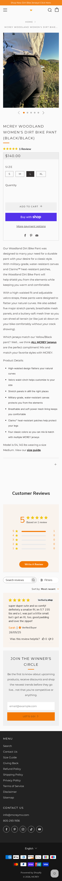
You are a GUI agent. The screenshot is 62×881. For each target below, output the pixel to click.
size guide (34, 450)
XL (41, 174)
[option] (31, 70)
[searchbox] (16, 580)
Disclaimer (10, 791)
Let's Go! (29, 716)
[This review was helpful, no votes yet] (43, 639)
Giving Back (10, 763)
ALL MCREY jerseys (43, 342)
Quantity (11, 185)
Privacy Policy (12, 780)
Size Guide (10, 757)
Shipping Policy (13, 774)
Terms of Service (13, 786)
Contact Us (10, 751)
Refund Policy (12, 769)
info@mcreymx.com (16, 815)
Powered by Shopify (31, 872)
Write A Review (34, 564)
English (29, 848)
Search (7, 746)
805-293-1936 (11, 820)
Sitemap (8, 797)
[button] (24, 112)
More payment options (31, 226)
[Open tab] (31, 459)
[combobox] (45, 589)
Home (29, 22)
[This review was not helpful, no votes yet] (49, 639)
